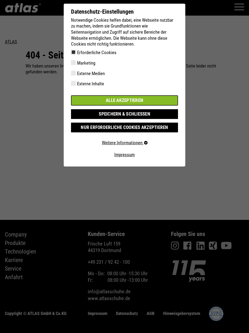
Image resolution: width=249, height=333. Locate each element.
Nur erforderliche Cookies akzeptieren (124, 127)
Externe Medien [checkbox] (91, 73)
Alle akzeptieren (124, 100)
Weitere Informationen (122, 143)
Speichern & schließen (124, 114)
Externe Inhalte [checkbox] (90, 84)
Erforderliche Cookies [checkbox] (96, 52)
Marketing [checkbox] (86, 63)
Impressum (124, 154)
